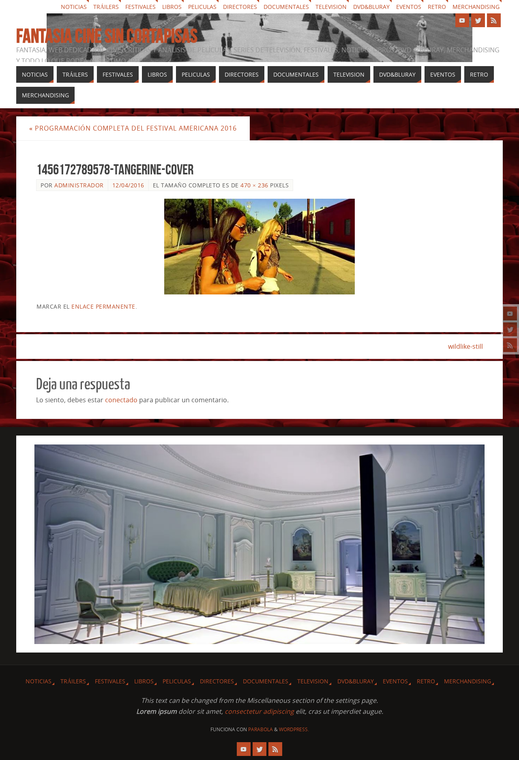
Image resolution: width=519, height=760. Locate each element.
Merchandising (476, 7)
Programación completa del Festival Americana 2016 (133, 128)
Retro (437, 7)
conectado (121, 399)
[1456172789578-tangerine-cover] (259, 246)
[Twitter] (510, 329)
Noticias (74, 7)
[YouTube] (510, 313)
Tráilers (106, 7)
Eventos (408, 7)
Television (331, 7)
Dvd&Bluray (371, 7)
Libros (172, 7)
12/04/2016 (128, 185)
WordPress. (294, 729)
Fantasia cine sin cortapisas (106, 36)
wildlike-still (465, 346)
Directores (240, 7)
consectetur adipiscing (259, 711)
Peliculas (202, 7)
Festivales (140, 7)
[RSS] (510, 345)
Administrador (79, 185)
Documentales (286, 7)
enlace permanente (103, 306)
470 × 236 (254, 185)
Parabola (260, 729)
